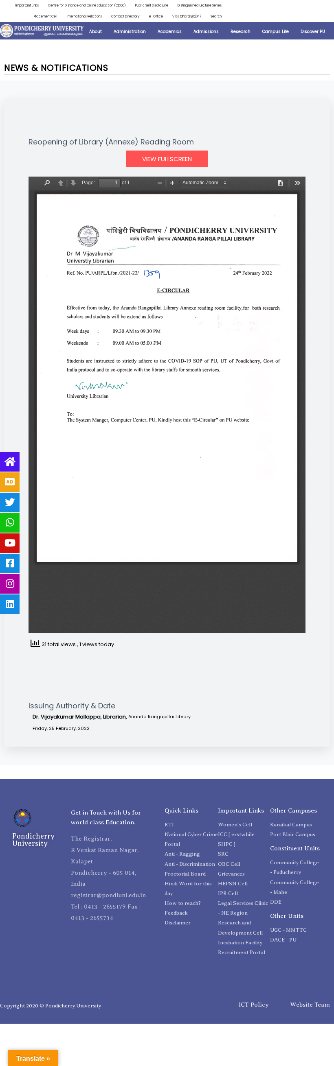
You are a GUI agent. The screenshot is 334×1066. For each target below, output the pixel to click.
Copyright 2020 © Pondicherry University (50, 1006)
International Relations (84, 16)
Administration (130, 31)
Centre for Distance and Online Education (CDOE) (87, 5)
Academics (170, 31)
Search (216, 16)
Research (240, 31)
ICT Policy (254, 1004)
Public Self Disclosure (151, 5)
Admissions (206, 31)
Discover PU (313, 31)
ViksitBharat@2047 (186, 16)
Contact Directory (125, 16)
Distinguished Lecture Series (200, 5)
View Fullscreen (167, 159)
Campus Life (275, 31)
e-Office (156, 16)
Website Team (310, 1004)
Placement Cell (45, 16)
